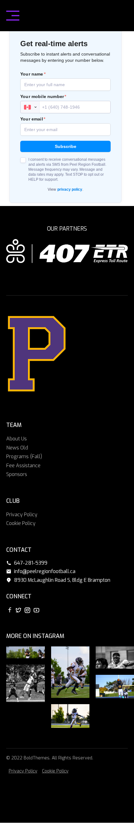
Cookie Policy (21, 523)
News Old (17, 447)
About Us (16, 438)
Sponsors (16, 474)
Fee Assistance (23, 465)
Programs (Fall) (24, 456)
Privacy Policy (21, 514)
